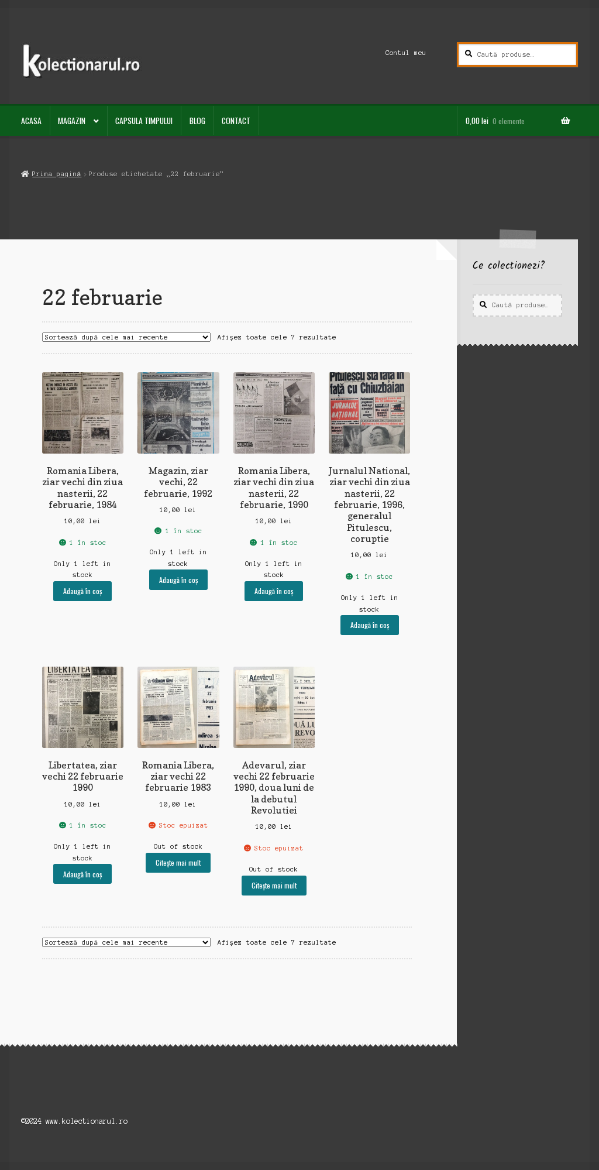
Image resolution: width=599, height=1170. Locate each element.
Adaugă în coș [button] (82, 591)
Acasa (31, 120)
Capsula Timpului (144, 120)
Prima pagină (56, 173)
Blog (197, 120)
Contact (236, 120)
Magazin (71, 120)
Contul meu (405, 52)
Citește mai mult (178, 862)
